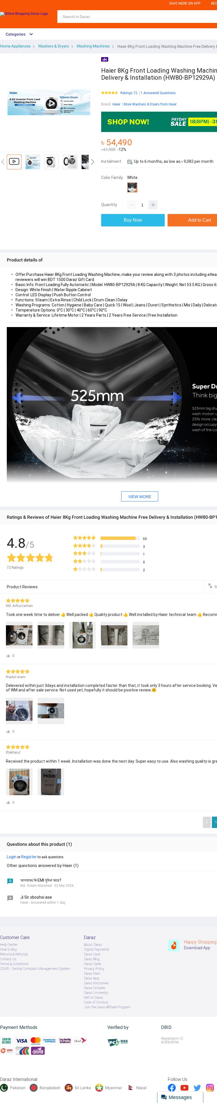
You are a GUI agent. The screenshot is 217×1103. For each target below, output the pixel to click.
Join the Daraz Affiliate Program (107, 1007)
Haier (116, 104)
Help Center (9, 945)
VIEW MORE (139, 496)
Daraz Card (92, 954)
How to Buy (8, 949)
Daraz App (91, 978)
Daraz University (96, 993)
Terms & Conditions (14, 964)
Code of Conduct (96, 1002)
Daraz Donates (94, 988)
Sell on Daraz (93, 998)
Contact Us (8, 959)
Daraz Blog (92, 959)
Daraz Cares (92, 964)
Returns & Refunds (14, 954)
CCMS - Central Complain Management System (35, 969)
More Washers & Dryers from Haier (150, 104)
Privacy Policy (94, 969)
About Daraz (93, 945)
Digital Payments (96, 949)
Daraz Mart (92, 974)
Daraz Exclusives (96, 983)
